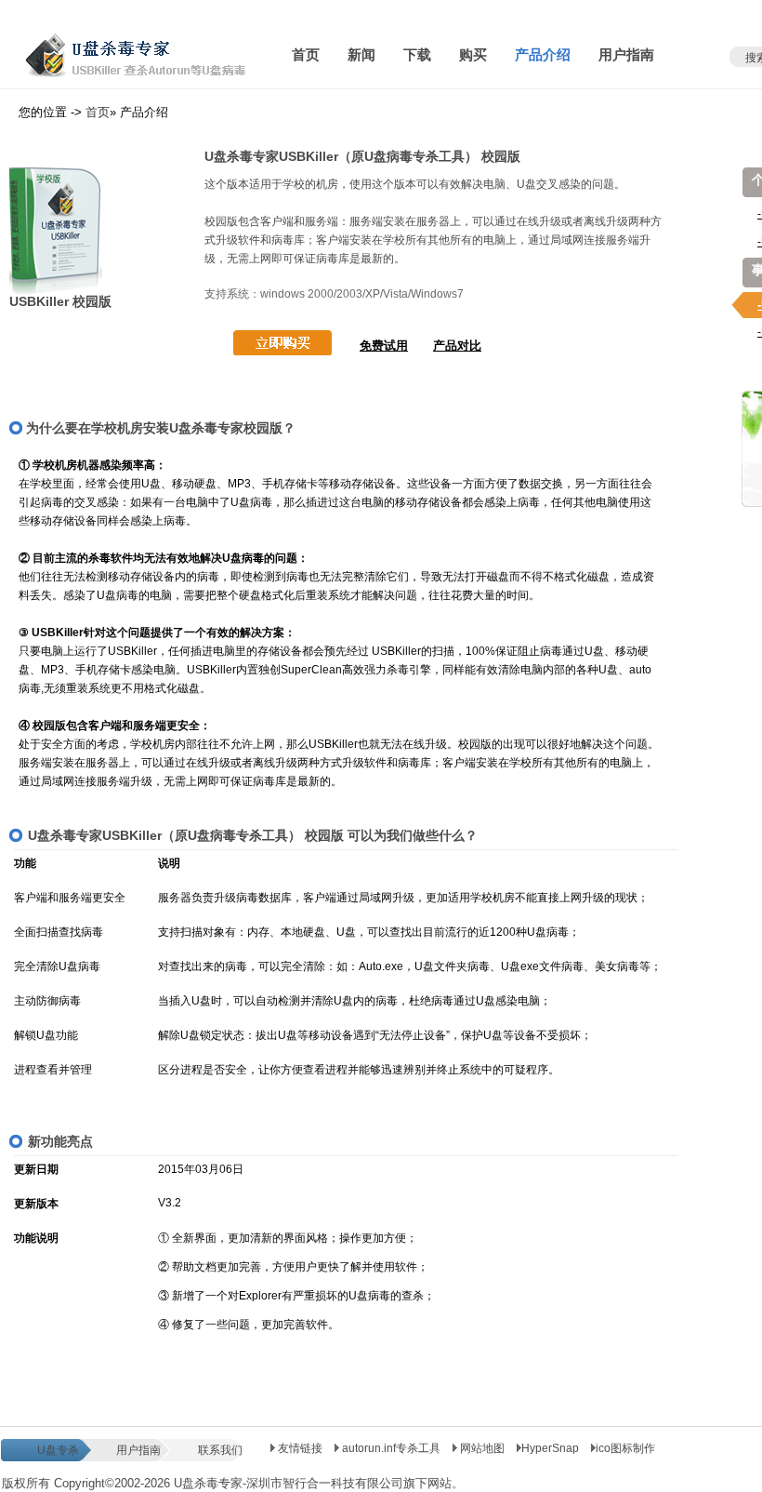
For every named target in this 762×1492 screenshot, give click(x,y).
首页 (97, 112)
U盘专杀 (58, 1450)
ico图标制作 (625, 1448)
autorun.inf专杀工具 (391, 1448)
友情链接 (298, 1448)
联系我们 (220, 1450)
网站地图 (482, 1448)
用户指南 (138, 1450)
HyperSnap (550, 1448)
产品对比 (457, 346)
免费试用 (384, 346)
